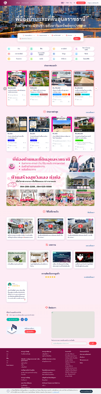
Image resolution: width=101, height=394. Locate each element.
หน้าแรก (18, 3)
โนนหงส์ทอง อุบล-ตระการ (48, 370)
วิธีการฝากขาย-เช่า (84, 360)
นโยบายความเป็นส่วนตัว (85, 354)
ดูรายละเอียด (30, 331)
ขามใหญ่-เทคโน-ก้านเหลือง (28, 370)
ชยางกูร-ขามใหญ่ (25, 377)
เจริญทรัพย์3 (24, 367)
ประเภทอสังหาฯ (34, 3)
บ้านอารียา (23, 374)
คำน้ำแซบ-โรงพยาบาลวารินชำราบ (51, 383)
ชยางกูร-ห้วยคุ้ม (25, 351)
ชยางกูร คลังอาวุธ (46, 351)
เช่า (7, 356)
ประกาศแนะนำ (25, 3)
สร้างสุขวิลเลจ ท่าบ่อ (46, 361)
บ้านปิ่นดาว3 (24, 380)
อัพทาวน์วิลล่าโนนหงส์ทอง (48, 374)
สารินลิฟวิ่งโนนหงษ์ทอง (47, 372)
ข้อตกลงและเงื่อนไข (84, 351)
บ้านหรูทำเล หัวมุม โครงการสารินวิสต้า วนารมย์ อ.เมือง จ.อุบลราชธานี (83, 137)
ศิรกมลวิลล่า (45, 380)
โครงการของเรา (10, 365)
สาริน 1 (22, 365)
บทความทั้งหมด (90, 245)
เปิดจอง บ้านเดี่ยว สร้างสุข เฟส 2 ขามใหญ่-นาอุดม (60, 91)
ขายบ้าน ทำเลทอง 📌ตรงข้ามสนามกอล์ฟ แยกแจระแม (16, 91)
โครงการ (42, 3)
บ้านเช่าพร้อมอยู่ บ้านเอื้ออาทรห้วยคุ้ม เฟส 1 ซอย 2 (38, 137)
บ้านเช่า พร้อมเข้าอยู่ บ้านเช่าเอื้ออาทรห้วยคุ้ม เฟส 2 (16, 137)
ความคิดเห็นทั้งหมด (89, 277)
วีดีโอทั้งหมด (91, 212)
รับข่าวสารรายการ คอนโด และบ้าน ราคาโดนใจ (62, 340)
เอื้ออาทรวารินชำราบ (25, 387)
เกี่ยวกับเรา (82, 357)
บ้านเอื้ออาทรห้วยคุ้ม (25, 354)
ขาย (7, 354)
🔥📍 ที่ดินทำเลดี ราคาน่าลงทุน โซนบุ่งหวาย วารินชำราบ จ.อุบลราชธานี (38, 91)
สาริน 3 (43, 385)
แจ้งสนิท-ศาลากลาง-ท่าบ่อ (49, 359)
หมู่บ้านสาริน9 (24, 363)
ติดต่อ (52, 3)
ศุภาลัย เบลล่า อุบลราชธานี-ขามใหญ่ (29, 372)
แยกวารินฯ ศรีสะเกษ (26, 383)
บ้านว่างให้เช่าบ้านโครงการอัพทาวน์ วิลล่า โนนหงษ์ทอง (61, 137)
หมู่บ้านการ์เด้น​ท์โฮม (46, 356)
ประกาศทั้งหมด (90, 112)
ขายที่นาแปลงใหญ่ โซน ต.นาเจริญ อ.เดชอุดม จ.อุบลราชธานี (83, 91)
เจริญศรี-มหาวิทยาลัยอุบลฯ (49, 377)
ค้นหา (77, 38)
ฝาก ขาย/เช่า (81, 3)
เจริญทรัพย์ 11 (45, 354)
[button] (98, 21)
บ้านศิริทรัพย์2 (24, 385)
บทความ (48, 3)
